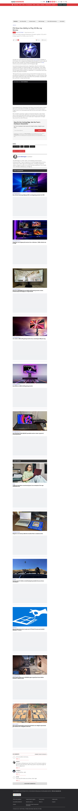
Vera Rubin (62, 21)
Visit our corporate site (56, 791)
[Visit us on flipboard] (54, 1)
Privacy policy (41, 799)
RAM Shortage (41, 21)
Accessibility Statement (17, 801)
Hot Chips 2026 (23, 21)
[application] (30, 92)
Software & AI (48, 4)
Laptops (38, 4)
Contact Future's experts (30, 799)
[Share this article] (14, 40)
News (34, 4)
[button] (64, 1)
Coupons (53, 4)
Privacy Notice (16, 134)
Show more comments (29, 783)
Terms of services (27, 133)
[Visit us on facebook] (47, 1)
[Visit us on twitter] (48, 1)
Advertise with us (29, 801)
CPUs (20, 4)
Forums (64, 4)
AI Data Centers (32, 21)
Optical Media (16, 146)
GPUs (23, 4)
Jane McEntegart (20, 32)
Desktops (42, 4)
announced (35, 59)
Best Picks (16, 4)
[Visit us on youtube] (52, 1)
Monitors (14, 25)
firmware (27, 146)
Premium (60, 4)
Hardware (32, 146)
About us (40, 801)
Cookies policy (54, 799)
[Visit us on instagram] (50, 1)
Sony (43, 62)
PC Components (29, 4)
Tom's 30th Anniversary (52, 21)
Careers (14, 804)
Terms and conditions (17, 799)
